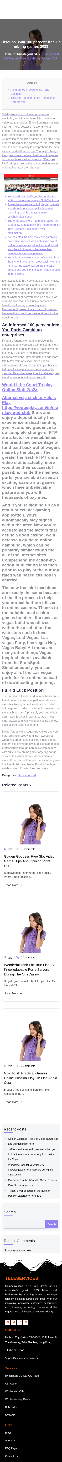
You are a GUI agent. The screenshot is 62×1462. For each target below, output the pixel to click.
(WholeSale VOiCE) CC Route (22, 1357)
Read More (11, 866)
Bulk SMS (11, 1388)
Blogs (8, 1413)
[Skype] (25, 1303)
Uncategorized (27, 35)
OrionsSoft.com (11, 1456)
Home (8, 35)
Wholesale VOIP (14, 1372)
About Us (10, 1421)
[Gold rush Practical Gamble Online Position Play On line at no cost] (31, 1017)
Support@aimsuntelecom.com (22, 1339)
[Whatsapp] (19, 1303)
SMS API (10, 1396)
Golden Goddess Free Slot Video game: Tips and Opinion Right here (29, 842)
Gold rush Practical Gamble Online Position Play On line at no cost (30, 1059)
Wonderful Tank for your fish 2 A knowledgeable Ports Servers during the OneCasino (29, 950)
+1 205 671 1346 (14, 1331)
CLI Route (11, 1364)
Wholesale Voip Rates (17, 1380)
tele (10, 830)
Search (10, 1193)
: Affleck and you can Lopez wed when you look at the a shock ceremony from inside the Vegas (32, 1135)
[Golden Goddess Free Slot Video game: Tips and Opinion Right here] (31, 800)
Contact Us (11, 1437)
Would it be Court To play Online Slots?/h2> (27, 368)
